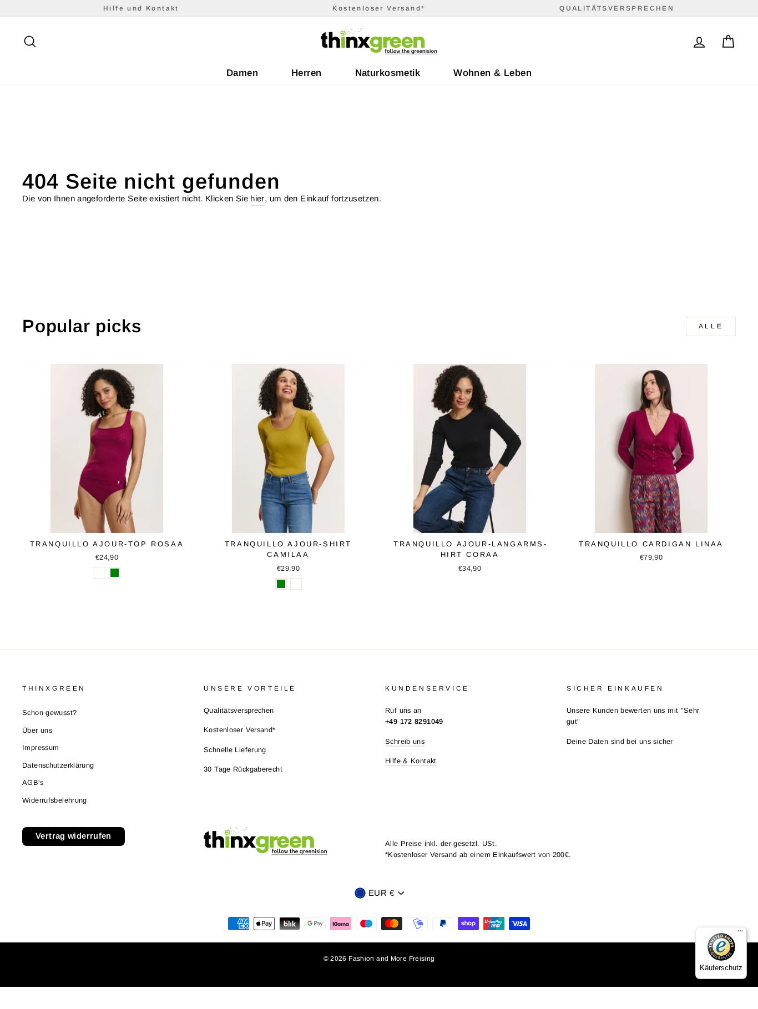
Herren (306, 73)
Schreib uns (405, 741)
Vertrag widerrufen (74, 835)
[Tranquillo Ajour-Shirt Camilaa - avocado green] (281, 584)
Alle (711, 326)
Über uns (37, 730)
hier (257, 198)
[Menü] (740, 933)
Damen (242, 73)
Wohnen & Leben (492, 73)
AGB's (32, 782)
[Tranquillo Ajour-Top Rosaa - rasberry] (99, 572)
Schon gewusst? (49, 712)
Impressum (40, 747)
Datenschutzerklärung (58, 765)
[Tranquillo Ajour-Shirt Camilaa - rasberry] (296, 584)
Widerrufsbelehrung (54, 800)
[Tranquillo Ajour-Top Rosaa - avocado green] (114, 572)
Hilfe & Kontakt (411, 761)
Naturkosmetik (388, 73)
